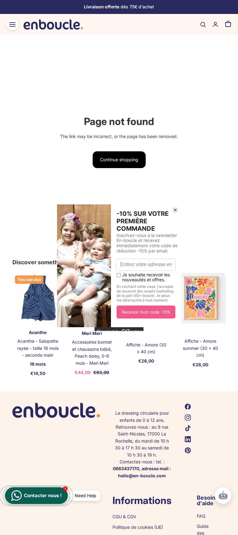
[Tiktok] (188, 428)
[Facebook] (188, 406)
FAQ (201, 516)
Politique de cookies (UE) (137, 527)
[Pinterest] (188, 450)
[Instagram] (188, 417)
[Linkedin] (188, 439)
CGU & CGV (124, 516)
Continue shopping (119, 159)
